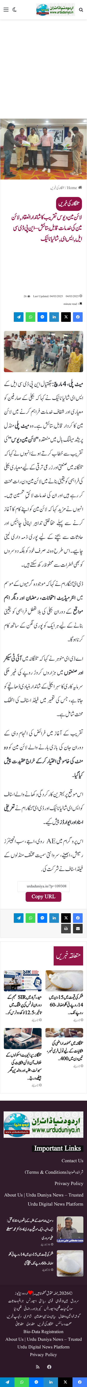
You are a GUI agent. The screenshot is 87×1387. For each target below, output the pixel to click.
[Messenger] (42, 317)
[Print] (66, 928)
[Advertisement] (43, 67)
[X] (66, 317)
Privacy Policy (69, 1183)
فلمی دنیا (18, 1309)
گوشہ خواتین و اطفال (69, 1316)
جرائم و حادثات (16, 1301)
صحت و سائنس (64, 1324)
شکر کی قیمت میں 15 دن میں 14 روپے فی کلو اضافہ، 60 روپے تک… (66, 1005)
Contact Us (72, 1161)
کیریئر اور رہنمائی (33, 1309)
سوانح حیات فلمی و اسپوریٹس (58, 1309)
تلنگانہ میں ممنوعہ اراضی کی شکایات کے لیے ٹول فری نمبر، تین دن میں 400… (65, 1051)
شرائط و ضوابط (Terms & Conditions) (54, 1172)
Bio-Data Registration (43, 1332)
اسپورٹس (31, 1301)
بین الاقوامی (62, 1301)
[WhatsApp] (30, 317)
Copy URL (43, 897)
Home (72, 188)
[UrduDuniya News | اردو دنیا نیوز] (55, 9)
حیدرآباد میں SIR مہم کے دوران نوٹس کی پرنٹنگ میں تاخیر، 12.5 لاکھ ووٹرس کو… (24, 1005)
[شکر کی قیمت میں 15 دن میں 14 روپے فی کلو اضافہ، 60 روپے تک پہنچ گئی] (64, 980)
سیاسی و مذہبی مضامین (45, 1316)
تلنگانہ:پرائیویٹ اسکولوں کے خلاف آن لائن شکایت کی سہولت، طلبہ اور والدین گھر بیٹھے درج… (24, 1067)
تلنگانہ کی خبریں (57, 188)
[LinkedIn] (54, 317)
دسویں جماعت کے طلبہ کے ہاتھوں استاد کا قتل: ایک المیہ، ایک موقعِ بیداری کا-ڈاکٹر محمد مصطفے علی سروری (29, 1229)
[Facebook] (78, 317)
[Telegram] (18, 317)
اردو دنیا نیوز (21, 1293)
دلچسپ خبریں (14, 1316)
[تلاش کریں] (81, 11)
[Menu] (6, 11)
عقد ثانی (19, 1324)
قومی (50, 1301)
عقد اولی (30, 1324)
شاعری (28, 1316)
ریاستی (42, 1301)
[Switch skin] (14, 11)
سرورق (75, 1301)
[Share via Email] (78, 928)
